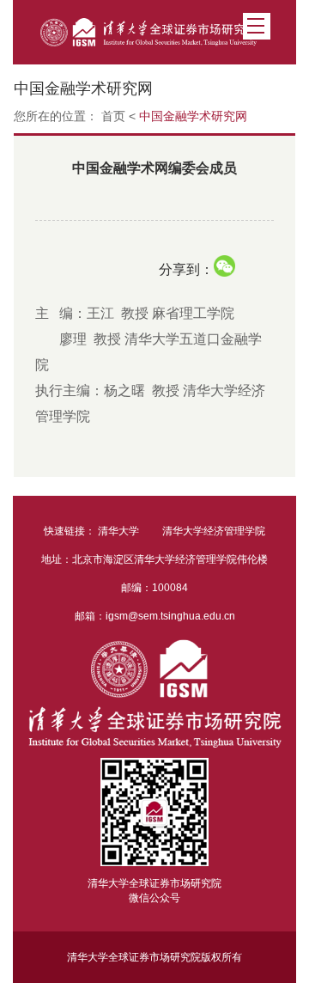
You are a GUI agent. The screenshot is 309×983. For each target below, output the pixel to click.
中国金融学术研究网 (193, 116)
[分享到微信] (224, 266)
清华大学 (118, 531)
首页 (113, 116)
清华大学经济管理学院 (213, 531)
